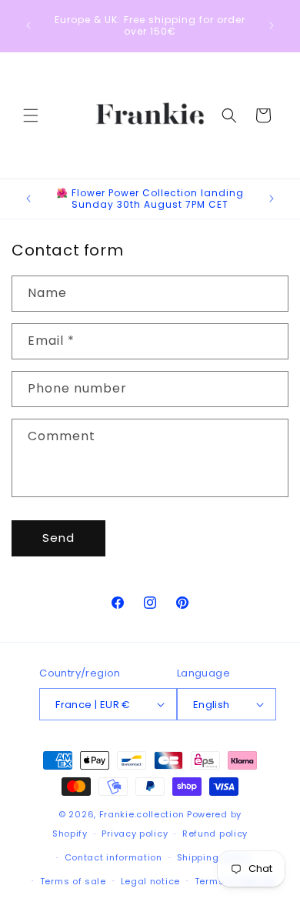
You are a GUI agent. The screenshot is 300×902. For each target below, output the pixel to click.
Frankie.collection (142, 814)
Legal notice (150, 881)
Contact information (113, 857)
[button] (31, 115)
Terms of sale (73, 881)
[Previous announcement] (28, 25)
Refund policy (215, 833)
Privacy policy (135, 833)
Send (58, 538)
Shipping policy (214, 857)
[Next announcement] (271, 25)
